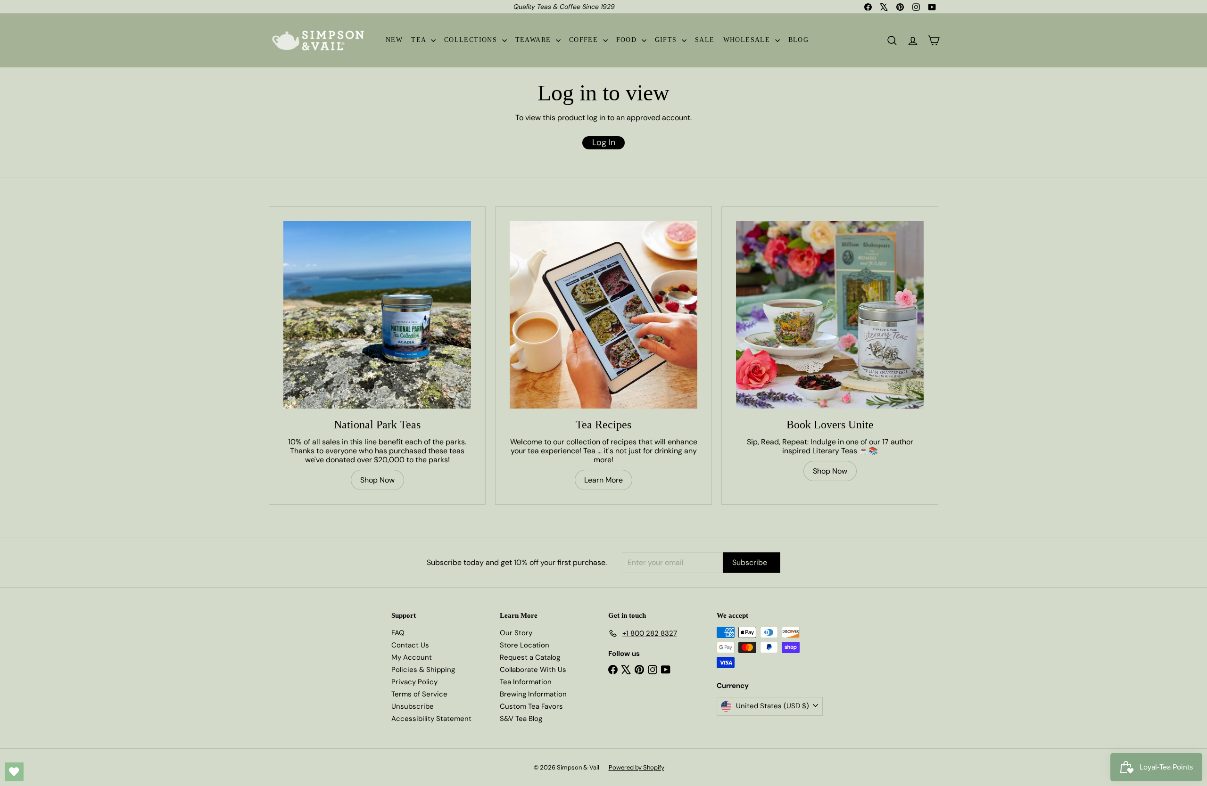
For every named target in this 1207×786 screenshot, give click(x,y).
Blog (798, 39)
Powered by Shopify (636, 767)
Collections (472, 39)
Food (627, 39)
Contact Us (410, 645)
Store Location (524, 645)
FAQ (398, 633)
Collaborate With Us (533, 669)
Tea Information (526, 682)
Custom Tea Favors (531, 706)
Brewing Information (533, 694)
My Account (411, 657)
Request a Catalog (530, 657)
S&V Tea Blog (521, 718)
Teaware (534, 39)
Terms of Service (419, 694)
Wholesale (748, 39)
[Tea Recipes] (603, 315)
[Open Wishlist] (14, 771)
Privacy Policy (414, 682)
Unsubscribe (412, 706)
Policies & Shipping (423, 669)
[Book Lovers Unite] (830, 315)
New (394, 39)
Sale (705, 39)
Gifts (667, 39)
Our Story (516, 633)
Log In (603, 142)
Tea (420, 39)
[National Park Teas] (377, 315)
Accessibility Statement (431, 718)
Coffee (585, 39)
